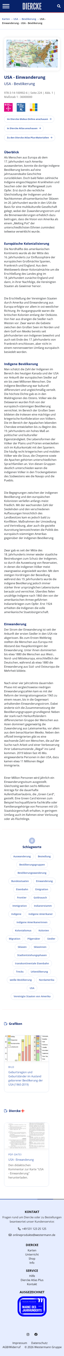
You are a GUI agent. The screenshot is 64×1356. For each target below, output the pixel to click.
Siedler (51, 938)
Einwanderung (44, 881)
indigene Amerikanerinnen (32, 922)
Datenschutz (39, 1343)
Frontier (21, 897)
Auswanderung (22, 856)
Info (32, 1263)
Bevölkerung (29, 19)
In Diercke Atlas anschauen (22, 128)
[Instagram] (28, 1334)
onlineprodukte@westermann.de (34, 1235)
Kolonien (44, 930)
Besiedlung (44, 856)
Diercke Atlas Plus (32, 1280)
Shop (32, 1258)
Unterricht (32, 1254)
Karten (6, 19)
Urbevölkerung (39, 971)
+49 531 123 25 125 (34, 1229)
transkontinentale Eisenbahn (32, 963)
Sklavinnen (40, 947)
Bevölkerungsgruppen (32, 864)
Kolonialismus (23, 930)
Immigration (19, 905)
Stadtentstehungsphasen (32, 955)
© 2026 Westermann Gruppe (43, 1347)
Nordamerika (46, 979)
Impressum (19, 1343)
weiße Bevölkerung (21, 979)
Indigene (16, 914)
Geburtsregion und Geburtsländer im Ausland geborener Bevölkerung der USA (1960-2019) (25, 1078)
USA (15, 19)
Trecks (20, 971)
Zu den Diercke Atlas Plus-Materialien (28, 137)
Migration (14, 938)
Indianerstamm (43, 905)
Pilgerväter (33, 938)
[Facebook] (36, 1334)
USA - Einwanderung (21, 1160)
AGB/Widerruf (11, 1347)
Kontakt (32, 1284)
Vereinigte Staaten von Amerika (32, 996)
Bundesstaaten (20, 881)
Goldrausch (40, 897)
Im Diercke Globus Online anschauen (27, 119)
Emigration (41, 889)
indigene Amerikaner (41, 914)
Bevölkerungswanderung (32, 872)
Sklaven (22, 947)
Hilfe (32, 1276)
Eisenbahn (22, 889)
